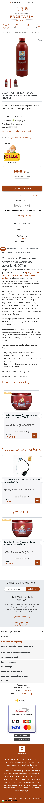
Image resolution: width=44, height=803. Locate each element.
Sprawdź (16, 131)
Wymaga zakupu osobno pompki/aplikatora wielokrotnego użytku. (20, 275)
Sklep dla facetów (22, 21)
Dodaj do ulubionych (22, 137)
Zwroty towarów (8, 662)
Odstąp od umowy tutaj (11, 641)
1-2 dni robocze (16, 124)
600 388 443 (22, 239)
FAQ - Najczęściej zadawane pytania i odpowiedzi (17, 647)
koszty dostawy (25, 215)
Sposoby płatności (9, 657)
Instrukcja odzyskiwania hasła (15, 676)
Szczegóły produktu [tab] (29, 249)
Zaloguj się (28, 28)
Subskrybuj (32, 589)
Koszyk (38, 28)
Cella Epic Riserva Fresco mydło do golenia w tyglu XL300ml (21, 416)
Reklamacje (6, 667)
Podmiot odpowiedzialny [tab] (19, 252)
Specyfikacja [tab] (12, 249)
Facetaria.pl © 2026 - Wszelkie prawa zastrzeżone (21, 799)
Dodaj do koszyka (23, 188)
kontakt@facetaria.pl (25, 693)
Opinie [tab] (3, 252)
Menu (6, 28)
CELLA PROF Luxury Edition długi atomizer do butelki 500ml (22, 481)
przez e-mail (25, 229)
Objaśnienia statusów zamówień (15, 653)
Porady (4, 681)
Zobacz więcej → (22, 616)
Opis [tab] (3, 249)
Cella (4, 89)
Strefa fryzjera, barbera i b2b (23, 2)
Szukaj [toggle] (16, 28)
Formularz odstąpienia (11, 671)
